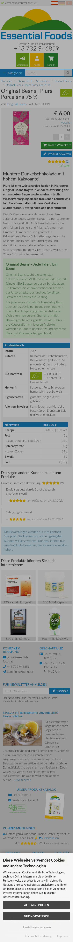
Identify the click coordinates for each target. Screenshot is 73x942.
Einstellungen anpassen (36, 927)
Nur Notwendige (36, 916)
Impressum (63, 936)
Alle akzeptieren (36, 905)
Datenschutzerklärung (38, 936)
